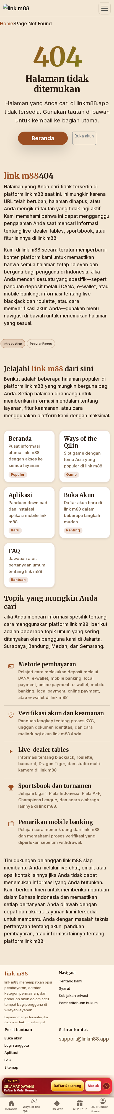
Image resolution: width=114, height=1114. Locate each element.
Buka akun (84, 136)
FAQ (7, 1060)
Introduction (13, 344)
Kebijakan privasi (73, 995)
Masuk (93, 1086)
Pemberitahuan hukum (78, 1002)
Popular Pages (41, 344)
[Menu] (105, 8)
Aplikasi (11, 1052)
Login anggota (16, 1045)
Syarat (64, 988)
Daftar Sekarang (67, 1086)
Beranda (43, 138)
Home (6, 23)
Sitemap (11, 1067)
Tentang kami (70, 981)
